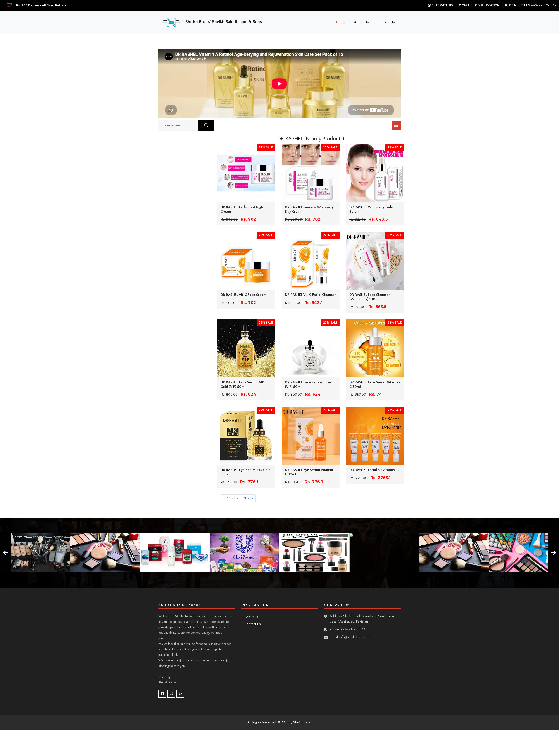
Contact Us (386, 22)
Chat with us (442, 5)
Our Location (488, 5)
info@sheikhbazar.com (355, 637)
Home (340, 22)
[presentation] (5, 552)
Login (511, 5)
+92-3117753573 (544, 5)
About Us (361, 22)
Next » (248, 498)
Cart (465, 5)
